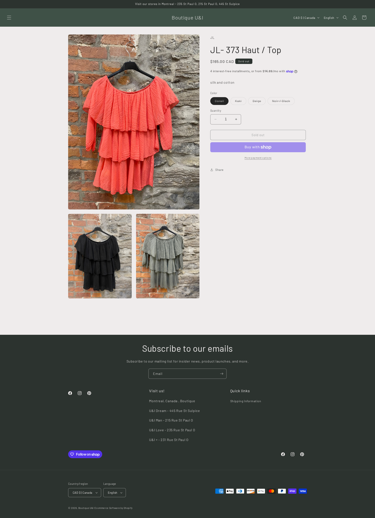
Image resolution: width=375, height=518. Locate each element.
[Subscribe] (221, 374)
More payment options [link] (258, 157)
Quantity (215, 110)
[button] (9, 17)
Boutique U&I (86, 508)
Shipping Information (245, 401)
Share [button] (219, 170)
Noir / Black (283, 102)
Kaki (240, 102)
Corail (222, 102)
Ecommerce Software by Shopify (113, 508)
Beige (259, 102)
